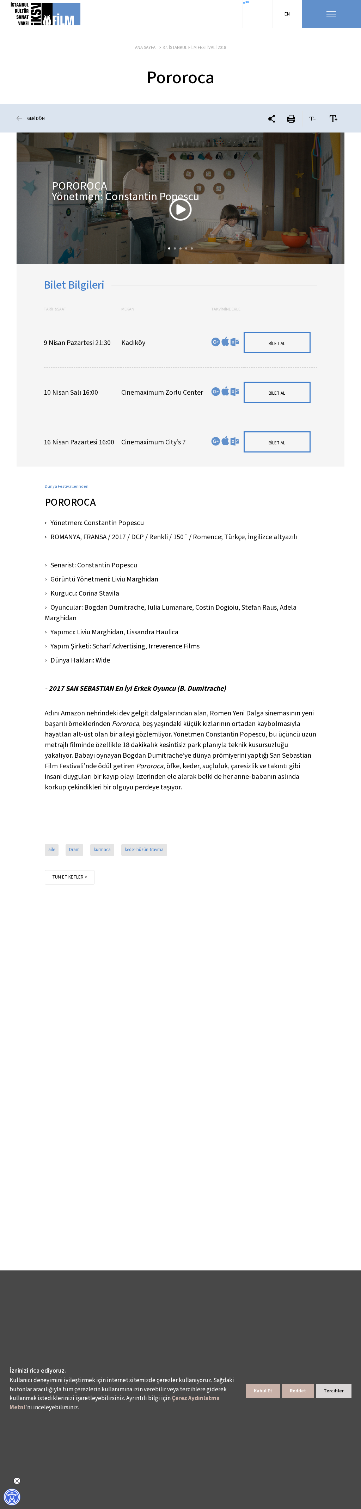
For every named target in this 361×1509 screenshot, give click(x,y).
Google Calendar (215, 342)
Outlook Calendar (234, 342)
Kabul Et (263, 1390)
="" (246, 3)
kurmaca (102, 849)
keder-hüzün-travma (144, 849)
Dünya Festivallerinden (66, 486)
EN (287, 14)
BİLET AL (277, 343)
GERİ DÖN (36, 119)
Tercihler (334, 1390)
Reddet (298, 1390)
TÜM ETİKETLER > (69, 877)
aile (51, 849)
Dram (74, 849)
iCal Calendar (225, 341)
